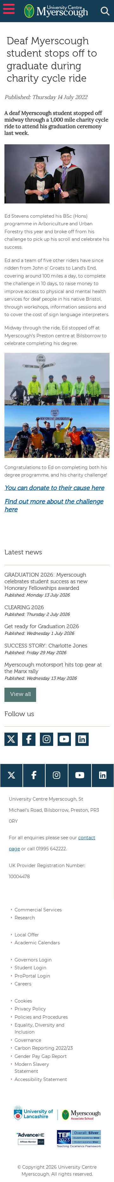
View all (20, 694)
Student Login (30, 968)
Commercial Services (38, 910)
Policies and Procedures (41, 1017)
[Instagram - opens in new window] (46, 739)
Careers (23, 984)
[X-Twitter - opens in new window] (11, 739)
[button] (8, 11)
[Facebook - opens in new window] (29, 739)
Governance (28, 1040)
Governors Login (33, 960)
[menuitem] (11, 739)
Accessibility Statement (41, 1079)
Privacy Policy (30, 1009)
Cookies (23, 1001)
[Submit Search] (105, 11)
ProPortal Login (32, 976)
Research (25, 918)
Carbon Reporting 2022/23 (44, 1048)
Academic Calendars (37, 943)
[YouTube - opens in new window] (64, 739)
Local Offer (27, 935)
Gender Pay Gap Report (41, 1056)
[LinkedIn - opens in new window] (82, 739)
